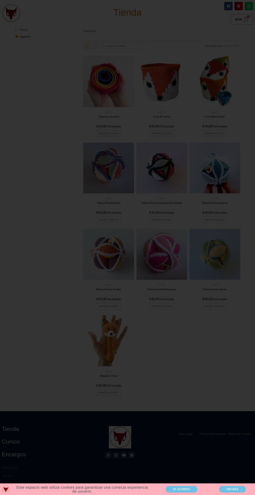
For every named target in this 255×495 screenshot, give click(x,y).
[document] (127, 247)
